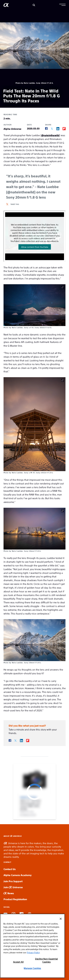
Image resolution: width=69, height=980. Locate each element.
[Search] (34, 5)
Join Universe (13, 887)
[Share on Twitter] (52, 128)
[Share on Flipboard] (64, 128)
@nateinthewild (50, 135)
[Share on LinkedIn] (57, 128)
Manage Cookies (32, 968)
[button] (62, 5)
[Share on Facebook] (46, 128)
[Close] (60, 918)
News (10, 893)
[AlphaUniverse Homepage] (6, 5)
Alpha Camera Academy (18, 875)
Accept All (18, 961)
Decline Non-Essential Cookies (46, 960)
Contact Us (10, 869)
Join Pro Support (13, 881)
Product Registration (15, 899)
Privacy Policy (33, 952)
